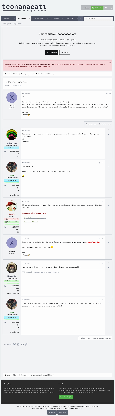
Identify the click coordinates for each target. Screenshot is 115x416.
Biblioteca (40, 19)
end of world (14, 195)
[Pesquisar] (110, 7)
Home (8, 19)
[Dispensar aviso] (110, 63)
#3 (102, 163)
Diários (56, 19)
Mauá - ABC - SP (13, 293)
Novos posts (7, 24)
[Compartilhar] (106, 93)
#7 (102, 300)
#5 (102, 238)
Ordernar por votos (105, 124)
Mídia (71, 19)
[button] (14, 18)
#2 (102, 130)
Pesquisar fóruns (18, 24)
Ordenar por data (91, 124)
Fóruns (23, 19)
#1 (110, 93)
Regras (28, 64)
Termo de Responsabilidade (44, 64)
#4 (102, 201)
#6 (102, 263)
